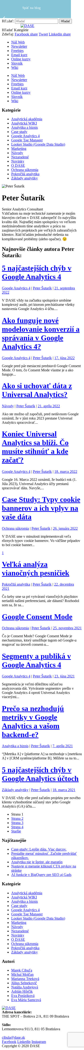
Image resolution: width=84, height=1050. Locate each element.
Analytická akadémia (26, 119)
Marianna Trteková (25, 979)
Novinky (17, 161)
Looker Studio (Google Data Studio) (38, 144)
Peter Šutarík (42, 288)
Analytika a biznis (24, 127)
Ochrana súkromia (24, 170)
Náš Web (18, 42)
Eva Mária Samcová (26, 1000)
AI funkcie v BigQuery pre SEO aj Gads (41, 875)
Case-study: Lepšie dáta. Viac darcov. (38, 849)
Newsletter (19, 46)
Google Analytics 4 (25, 136)
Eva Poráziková (23, 996)
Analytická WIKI (24, 123)
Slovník (17, 63)
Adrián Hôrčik (22, 991)
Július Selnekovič (24, 983)
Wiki (14, 68)
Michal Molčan (22, 974)
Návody (17, 153)
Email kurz (19, 55)
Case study (19, 132)
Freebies (17, 51)
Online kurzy (21, 59)
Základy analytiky (24, 178)
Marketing (18, 149)
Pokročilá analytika (25, 174)
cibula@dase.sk (13, 1037)
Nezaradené (20, 157)
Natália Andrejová (24, 987)
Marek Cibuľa (21, 970)
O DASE (18, 165)
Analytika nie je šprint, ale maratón (37, 862)
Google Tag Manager (27, 140)
